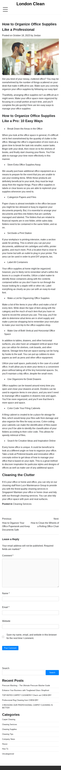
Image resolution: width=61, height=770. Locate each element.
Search (5, 668)
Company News (8, 739)
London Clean (30, 3)
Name (6, 593)
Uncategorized (8, 754)
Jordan (37, 35)
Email (5, 607)
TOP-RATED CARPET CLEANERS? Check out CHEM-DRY (26, 695)
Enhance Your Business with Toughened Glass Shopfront (25, 690)
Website (6, 621)
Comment (7, 555)
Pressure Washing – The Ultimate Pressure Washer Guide (26, 685)
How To (5, 749)
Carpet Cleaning (8, 719)
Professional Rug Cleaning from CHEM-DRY (20, 700)
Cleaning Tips (7, 734)
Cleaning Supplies (9, 729)
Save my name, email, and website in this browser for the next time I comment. (32, 636)
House (4, 744)
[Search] (57, 9)
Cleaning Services (22, 504)
